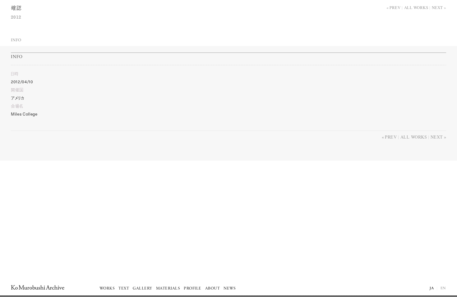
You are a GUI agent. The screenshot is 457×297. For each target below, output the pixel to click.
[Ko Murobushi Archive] (37, 287)
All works (416, 7)
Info (16, 40)
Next (437, 7)
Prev (395, 7)
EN (443, 288)
